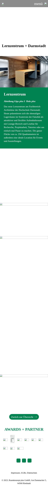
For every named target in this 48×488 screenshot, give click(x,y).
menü (38, 4)
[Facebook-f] (18, 461)
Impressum (15, 473)
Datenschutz (32, 473)
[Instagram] (24, 461)
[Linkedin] (29, 461)
